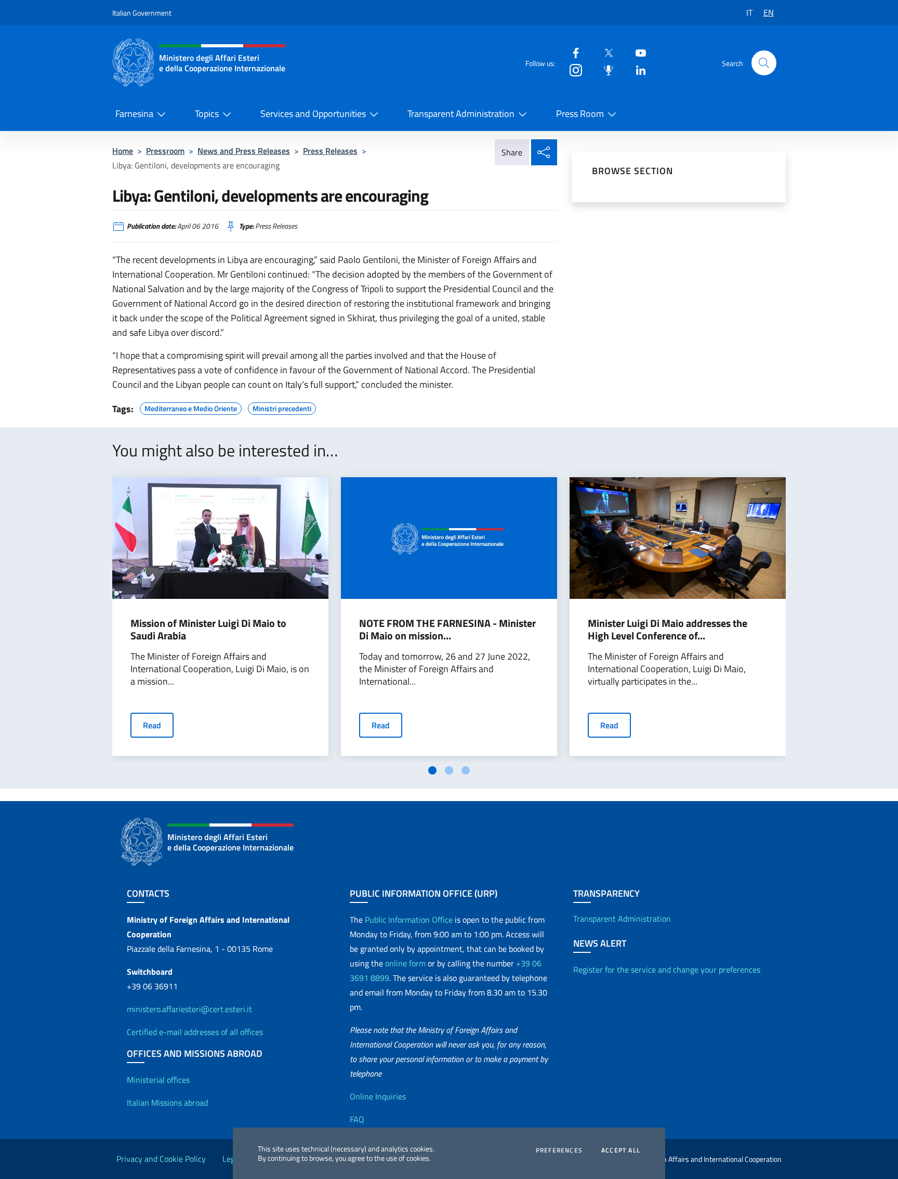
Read (152, 725)
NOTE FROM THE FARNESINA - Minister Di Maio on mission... (447, 629)
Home (122, 151)
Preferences (559, 1150)
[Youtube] (636, 52)
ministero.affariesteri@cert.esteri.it (189, 1009)
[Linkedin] (636, 69)
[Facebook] (571, 52)
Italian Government (141, 12)
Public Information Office (409, 919)
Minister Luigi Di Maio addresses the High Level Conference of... (667, 629)
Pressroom (165, 151)
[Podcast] (604, 69)
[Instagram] (571, 69)
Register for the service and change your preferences (666, 969)
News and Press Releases (243, 151)
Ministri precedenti (282, 407)
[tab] (432, 770)
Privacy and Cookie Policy (161, 1158)
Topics (207, 114)
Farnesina (134, 114)
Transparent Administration (460, 114)
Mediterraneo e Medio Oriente (190, 407)
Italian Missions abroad (167, 1102)
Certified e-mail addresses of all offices (195, 1032)
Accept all (620, 1150)
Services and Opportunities (313, 114)
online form (405, 963)
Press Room (580, 114)
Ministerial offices (158, 1079)
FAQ (357, 1119)
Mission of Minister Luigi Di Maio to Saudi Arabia (208, 629)
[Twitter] (604, 52)
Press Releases (330, 151)
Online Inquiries (378, 1096)
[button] (763, 62)
